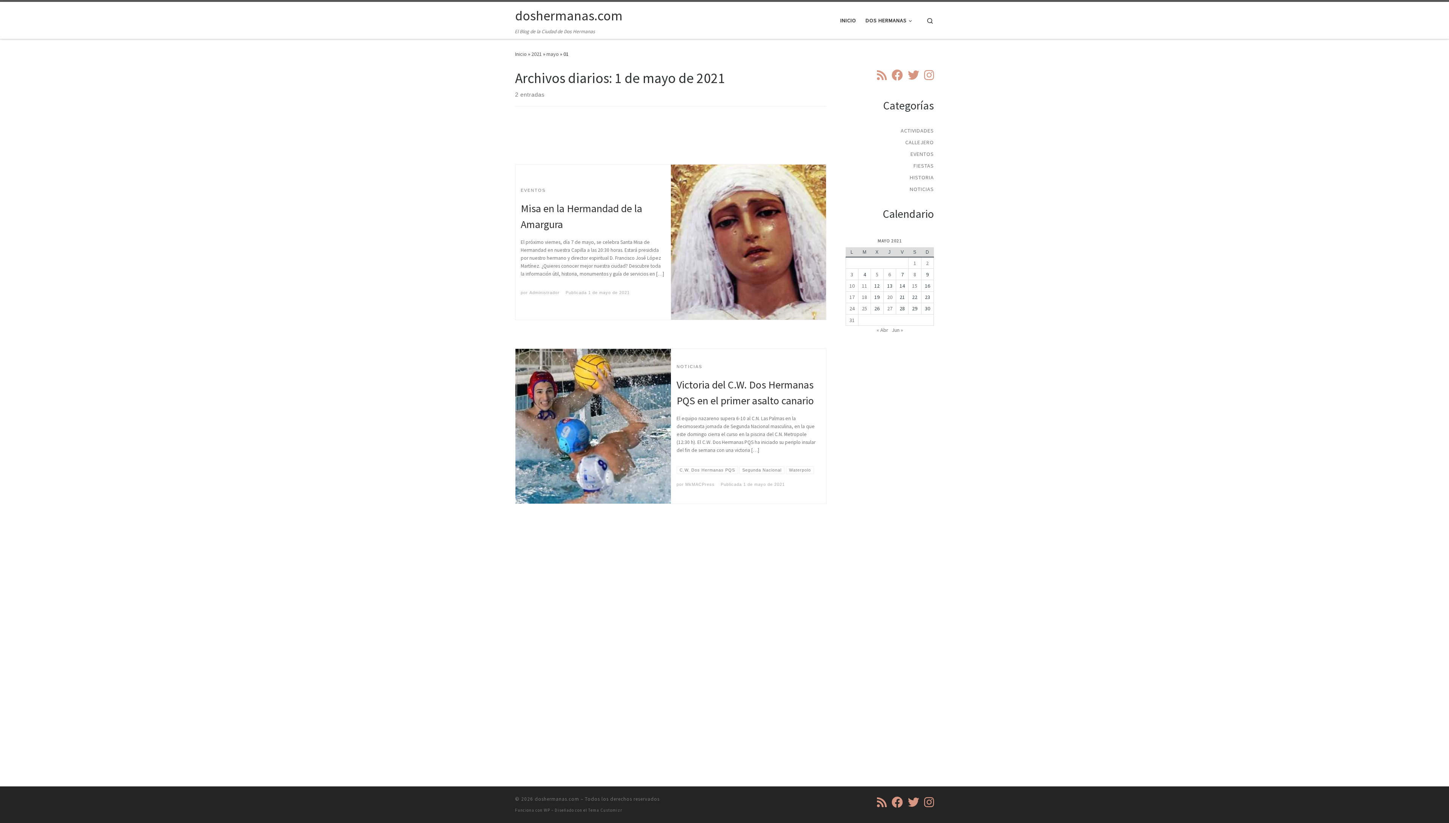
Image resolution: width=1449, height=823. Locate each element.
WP (547, 810)
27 (889, 308)
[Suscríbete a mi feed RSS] (882, 75)
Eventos (922, 154)
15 (914, 285)
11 (864, 285)
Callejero (919, 142)
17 (852, 297)
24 (852, 308)
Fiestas (924, 165)
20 (889, 297)
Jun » (897, 330)
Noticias (922, 189)
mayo (552, 54)
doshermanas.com (557, 799)
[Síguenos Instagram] (929, 75)
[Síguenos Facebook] (897, 75)
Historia (922, 177)
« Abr (882, 330)
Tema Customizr (605, 810)
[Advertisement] (671, 142)
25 (864, 308)
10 (852, 285)
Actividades (917, 130)
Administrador (544, 292)
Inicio (521, 54)
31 (852, 320)
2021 (536, 54)
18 (864, 297)
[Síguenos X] (913, 75)
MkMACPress (700, 484)
